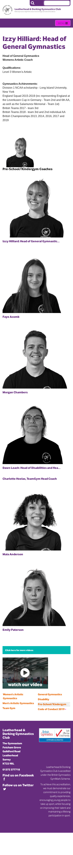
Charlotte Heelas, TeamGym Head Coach (30, 478)
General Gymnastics (50, 694)
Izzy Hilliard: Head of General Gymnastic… (31, 241)
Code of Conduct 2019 (51, 709)
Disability (43, 699)
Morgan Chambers (15, 392)
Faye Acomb (11, 316)
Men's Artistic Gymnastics (18, 703)
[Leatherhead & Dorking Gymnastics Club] (17, 7)
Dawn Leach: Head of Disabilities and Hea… (31, 468)
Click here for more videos (19, 650)
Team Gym (9, 708)
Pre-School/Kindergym (52, 704)
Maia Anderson (13, 554)
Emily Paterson (13, 629)
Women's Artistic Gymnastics (13, 696)
